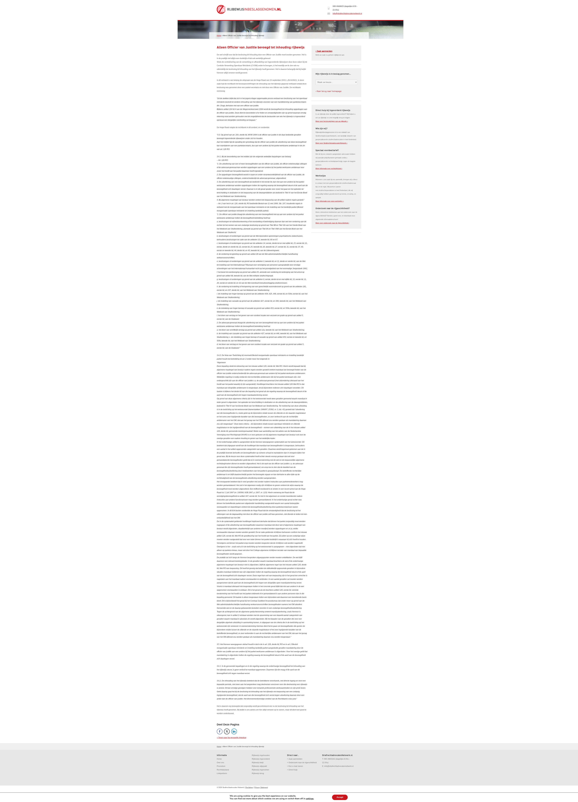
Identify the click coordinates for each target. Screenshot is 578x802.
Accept (340, 797)
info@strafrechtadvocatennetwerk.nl (347, 13)
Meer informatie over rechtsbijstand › (328, 168)
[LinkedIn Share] (234, 731)
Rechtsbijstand (223, 770)
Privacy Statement (261, 787)
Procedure (221, 766)
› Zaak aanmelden (323, 51)
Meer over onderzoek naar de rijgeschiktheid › (332, 223)
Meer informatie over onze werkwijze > (329, 201)
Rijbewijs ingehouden (261, 755)
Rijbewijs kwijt (257, 763)
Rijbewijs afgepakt (259, 766)
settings (310, 798)
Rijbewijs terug (258, 773)
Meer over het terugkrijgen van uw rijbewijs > (331, 121)
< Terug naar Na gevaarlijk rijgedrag (231, 738)
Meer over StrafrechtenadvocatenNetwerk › (331, 143)
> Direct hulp (292, 770)
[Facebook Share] (219, 731)
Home (219, 35)
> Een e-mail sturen (295, 766)
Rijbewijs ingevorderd (261, 759)
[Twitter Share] (227, 731)
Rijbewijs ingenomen (260, 770)
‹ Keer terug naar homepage (328, 91)
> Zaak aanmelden (294, 759)
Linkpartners (222, 773)
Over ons (220, 763)
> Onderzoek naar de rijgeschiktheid (302, 763)
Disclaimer (249, 787)
